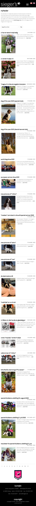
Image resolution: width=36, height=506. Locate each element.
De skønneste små (7, 276)
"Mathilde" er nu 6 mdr (8, 302)
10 (25, 466)
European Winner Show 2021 (10, 177)
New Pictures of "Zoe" (8, 259)
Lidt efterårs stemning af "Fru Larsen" (12, 369)
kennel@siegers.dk (23, 493)
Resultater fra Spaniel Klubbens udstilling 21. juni (16, 443)
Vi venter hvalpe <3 (7, 58)
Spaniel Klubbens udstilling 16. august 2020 (15, 398)
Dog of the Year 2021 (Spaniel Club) (12, 101)
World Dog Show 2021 (7, 159)
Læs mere (28, 38)
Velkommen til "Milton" (8, 353)
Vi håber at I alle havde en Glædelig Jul (13, 320)
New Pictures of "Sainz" (8, 242)
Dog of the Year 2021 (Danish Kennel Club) (14, 129)
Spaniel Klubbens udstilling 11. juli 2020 (13, 417)
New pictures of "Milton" (9, 194)
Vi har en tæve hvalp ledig (9, 32)
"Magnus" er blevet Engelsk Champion (13, 84)
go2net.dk (20, 503)
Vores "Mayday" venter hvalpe (11, 337)
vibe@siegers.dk (17, 20)
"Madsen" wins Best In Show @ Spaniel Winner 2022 (17, 215)
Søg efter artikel (5, 27)
